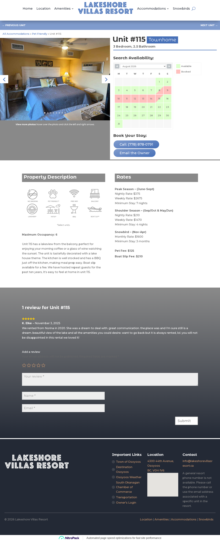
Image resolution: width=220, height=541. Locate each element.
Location (43, 8)
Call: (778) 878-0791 (136, 144)
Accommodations (151, 8)
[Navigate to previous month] (117, 66)
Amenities (62, 8)
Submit (184, 421)
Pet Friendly (39, 33)
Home (28, 8)
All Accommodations (16, 33)
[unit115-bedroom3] (55, 119)
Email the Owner (135, 153)
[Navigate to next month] (169, 66)
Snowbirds (181, 8)
